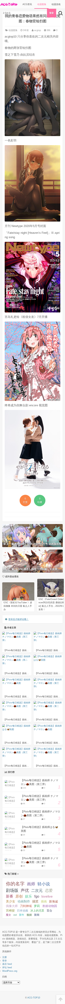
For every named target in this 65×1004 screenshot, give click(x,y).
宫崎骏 (10, 910)
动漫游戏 (55, 4)
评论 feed (7, 967)
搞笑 (35, 901)
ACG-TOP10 (33, 997)
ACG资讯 (27, 4)
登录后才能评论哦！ (18, 619)
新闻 (36, 914)
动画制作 (24, 901)
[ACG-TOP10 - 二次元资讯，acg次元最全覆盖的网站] (8, 4)
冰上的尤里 (37, 910)
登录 (51, 13)
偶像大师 (12, 906)
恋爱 (49, 890)
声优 (25, 890)
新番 (9, 896)
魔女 (8, 914)
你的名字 (15, 883)
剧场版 (12, 890)
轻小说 (43, 884)
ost (15, 914)
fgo (36, 896)
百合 (49, 910)
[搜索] (60, 13)
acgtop (37, 30)
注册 (4, 957)
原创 (19, 896)
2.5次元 (6, 13)
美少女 (10, 901)
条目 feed (7, 964)
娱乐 (28, 896)
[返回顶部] (60, 999)
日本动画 (22, 910)
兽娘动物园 (49, 906)
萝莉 (37, 906)
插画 (44, 901)
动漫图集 (41, 4)
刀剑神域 (26, 906)
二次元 (37, 890)
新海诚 (53, 901)
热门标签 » (13, 873)
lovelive (47, 896)
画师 (31, 884)
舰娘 (29, 914)
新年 (21, 914)
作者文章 (11, 627)
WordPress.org (9, 971)
